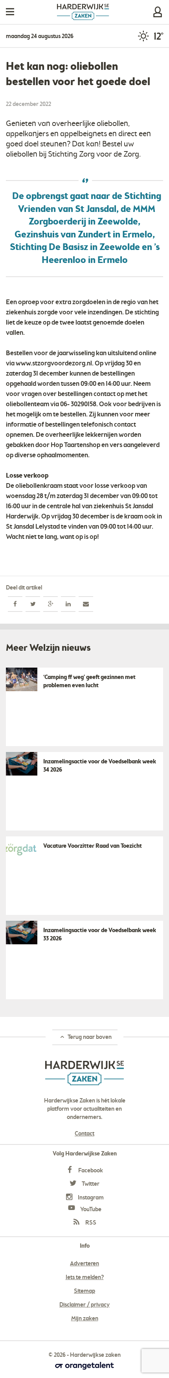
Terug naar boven (89, 1037)
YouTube (90, 1210)
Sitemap (84, 1291)
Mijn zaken (157, 12)
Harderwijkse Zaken (83, 12)
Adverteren (84, 1264)
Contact (84, 1134)
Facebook (90, 1171)
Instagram (90, 1198)
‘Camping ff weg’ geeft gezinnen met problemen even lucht (89, 681)
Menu (10, 12)
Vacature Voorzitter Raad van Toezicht (92, 846)
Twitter (90, 1184)
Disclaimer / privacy (84, 1305)
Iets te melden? (85, 1277)
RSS (90, 1223)
